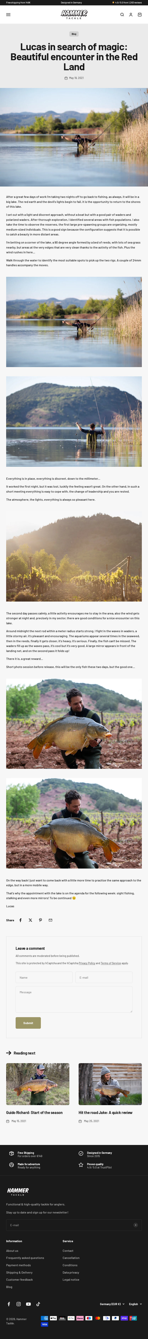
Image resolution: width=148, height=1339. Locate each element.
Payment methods (18, 1265)
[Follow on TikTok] (38, 1304)
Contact (68, 1250)
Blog (74, 34)
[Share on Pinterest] (40, 920)
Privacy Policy (87, 963)
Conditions (70, 1265)
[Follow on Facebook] (8, 1304)
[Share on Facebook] (20, 920)
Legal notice (71, 1279)
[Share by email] (50, 920)
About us (12, 1250)
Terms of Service (111, 963)
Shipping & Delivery (19, 1272)
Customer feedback (19, 1279)
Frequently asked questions (25, 1257)
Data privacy (71, 1272)
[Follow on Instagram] (18, 1304)
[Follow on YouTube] (28, 1304)
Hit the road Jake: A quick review (106, 1112)
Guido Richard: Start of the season (34, 1112)
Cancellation (71, 1257)
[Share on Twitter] (30, 920)
